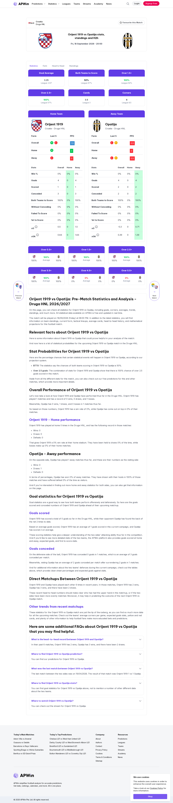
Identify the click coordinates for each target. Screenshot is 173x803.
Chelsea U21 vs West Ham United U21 (65, 739)
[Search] (127, 3)
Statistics (52, 4)
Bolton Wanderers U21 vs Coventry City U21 (68, 753)
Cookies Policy (156, 788)
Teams (76, 4)
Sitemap (99, 761)
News (109, 4)
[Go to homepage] (21, 4)
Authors (99, 742)
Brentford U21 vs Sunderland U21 (63, 746)
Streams (87, 4)
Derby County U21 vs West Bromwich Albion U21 (70, 742)
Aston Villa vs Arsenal (22, 739)
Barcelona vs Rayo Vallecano (26, 746)
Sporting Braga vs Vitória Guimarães (29, 750)
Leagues (66, 4)
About (98, 739)
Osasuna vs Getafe (21, 742)
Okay (150, 796)
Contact (99, 746)
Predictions (37, 4)
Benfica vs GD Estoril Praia (24, 753)
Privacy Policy (101, 750)
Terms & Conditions (104, 757)
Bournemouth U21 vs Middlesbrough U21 (66, 750)
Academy (98, 4)
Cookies (99, 753)
